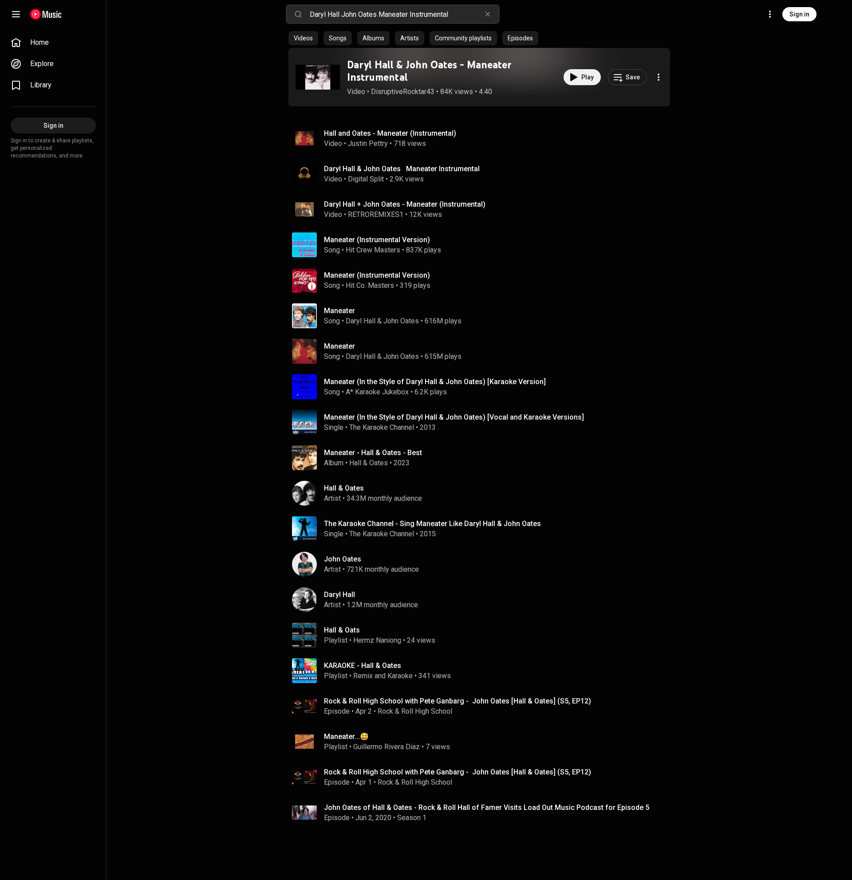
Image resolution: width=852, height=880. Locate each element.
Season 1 (411, 817)
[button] (317, 77)
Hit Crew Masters (373, 250)
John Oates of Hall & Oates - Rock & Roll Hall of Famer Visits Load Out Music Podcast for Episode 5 (486, 807)
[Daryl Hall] (482, 599)
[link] (53, 42)
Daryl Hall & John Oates (382, 321)
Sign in (799, 14)
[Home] (46, 14)
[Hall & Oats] (482, 635)
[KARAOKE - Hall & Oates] (482, 670)
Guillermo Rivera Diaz (386, 746)
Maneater (339, 310)
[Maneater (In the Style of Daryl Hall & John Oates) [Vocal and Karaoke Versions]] (482, 422)
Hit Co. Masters (370, 285)
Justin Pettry (368, 143)
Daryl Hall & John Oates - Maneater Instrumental (429, 71)
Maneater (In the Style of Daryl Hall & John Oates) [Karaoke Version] (435, 381)
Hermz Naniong (377, 640)
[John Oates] (482, 564)
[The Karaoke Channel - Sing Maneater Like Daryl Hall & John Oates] (482, 528)
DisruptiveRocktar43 (402, 91)
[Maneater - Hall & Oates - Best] (482, 457)
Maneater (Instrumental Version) (377, 240)
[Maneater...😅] (482, 741)
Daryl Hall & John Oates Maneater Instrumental (402, 169)
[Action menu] (659, 77)
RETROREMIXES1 (375, 214)
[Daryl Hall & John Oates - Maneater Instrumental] (318, 77)
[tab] (303, 38)
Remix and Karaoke (383, 676)
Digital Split (366, 179)
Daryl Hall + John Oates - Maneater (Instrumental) (404, 204)
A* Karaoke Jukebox (377, 392)
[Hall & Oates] (482, 493)
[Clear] (488, 14)
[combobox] (404, 14)
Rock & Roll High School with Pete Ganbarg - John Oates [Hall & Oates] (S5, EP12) (457, 701)
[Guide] (16, 14)
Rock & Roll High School (415, 711)
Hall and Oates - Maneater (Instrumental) (390, 133)
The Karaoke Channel (381, 427)
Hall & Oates (368, 463)
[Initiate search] (298, 14)
